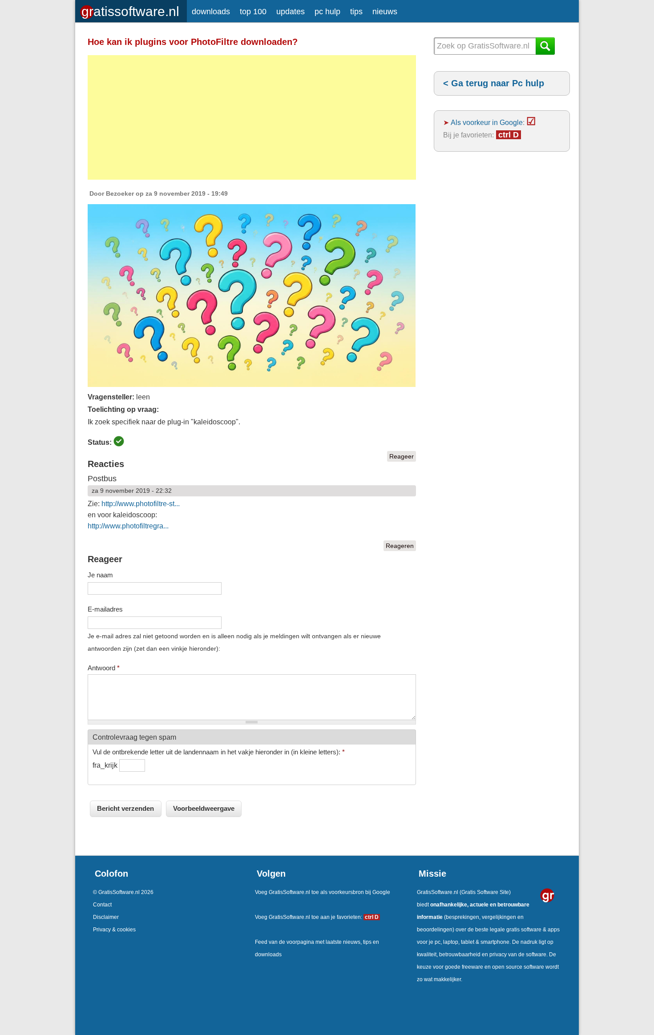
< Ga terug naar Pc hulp (493, 83)
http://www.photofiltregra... (128, 526)
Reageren (400, 545)
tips (356, 11)
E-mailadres (105, 609)
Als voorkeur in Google (487, 122)
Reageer (401, 456)
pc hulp (327, 11)
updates (290, 11)
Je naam (100, 575)
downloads (211, 11)
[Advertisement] (252, 117)
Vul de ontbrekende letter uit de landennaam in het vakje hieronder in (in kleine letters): (219, 752)
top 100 (253, 11)
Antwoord (104, 668)
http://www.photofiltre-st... (140, 503)
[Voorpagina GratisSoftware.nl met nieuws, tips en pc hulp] (131, 9)
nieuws (384, 11)
